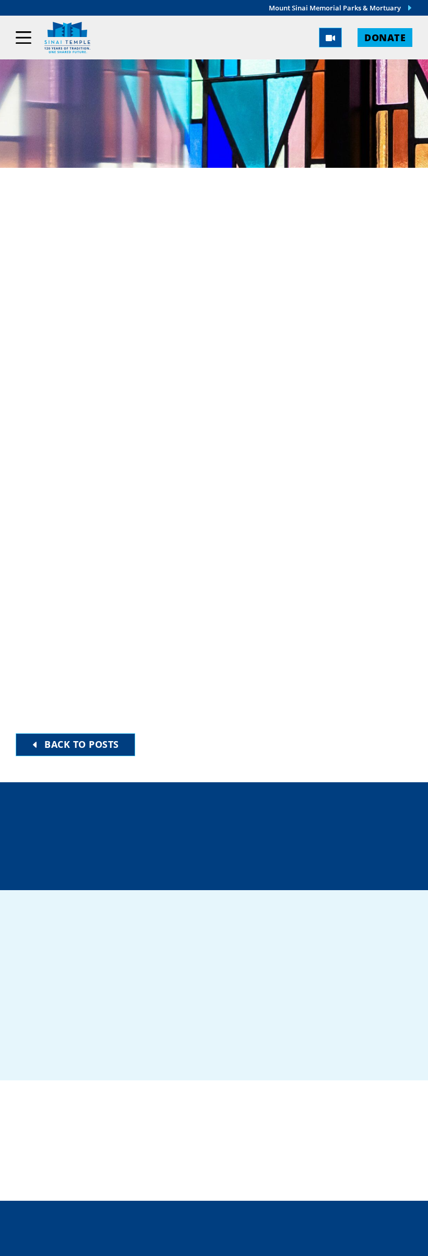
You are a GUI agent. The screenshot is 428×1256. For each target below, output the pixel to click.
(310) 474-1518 (276, 817)
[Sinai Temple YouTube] (359, 1019)
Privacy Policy (258, 1218)
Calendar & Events (312, 1144)
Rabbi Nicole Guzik (86, 297)
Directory (133, 817)
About (278, 1125)
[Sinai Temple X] (304, 1019)
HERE (363, 716)
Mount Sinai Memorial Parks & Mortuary (335, 8)
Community (135, 1125)
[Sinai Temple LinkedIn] (277, 1019)
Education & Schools (162, 1144)
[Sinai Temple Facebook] (250, 1019)
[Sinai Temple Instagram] (332, 1019)
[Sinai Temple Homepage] (67, 37)
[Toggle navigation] (23, 37)
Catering (128, 1106)
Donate (385, 37)
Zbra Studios (237, 1240)
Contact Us (135, 854)
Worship (283, 1106)
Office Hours (276, 854)
